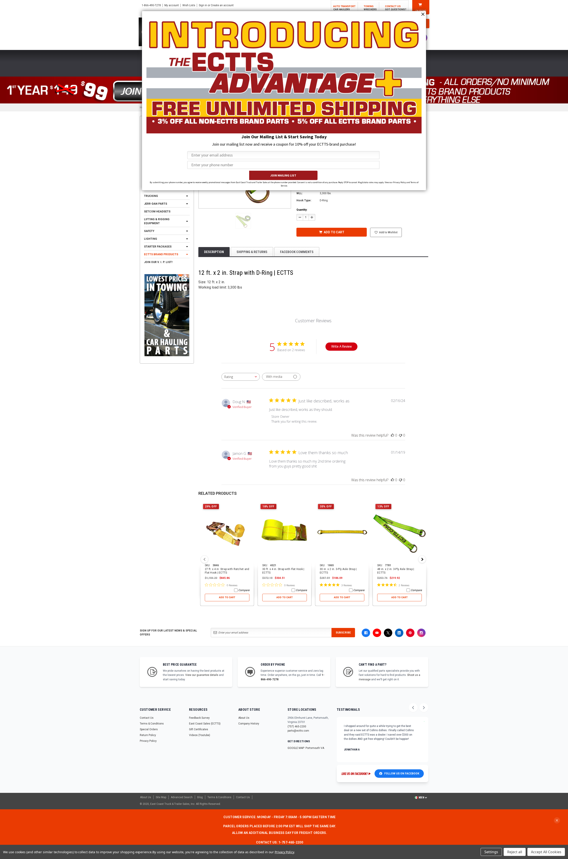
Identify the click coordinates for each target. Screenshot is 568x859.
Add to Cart (227, 597)
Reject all (514, 851)
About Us (243, 717)
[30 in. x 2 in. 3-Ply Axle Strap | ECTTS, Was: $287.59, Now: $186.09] (342, 532)
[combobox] (240, 377)
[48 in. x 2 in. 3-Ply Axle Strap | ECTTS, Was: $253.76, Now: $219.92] (399, 532)
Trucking (151, 196)
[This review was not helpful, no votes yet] (400, 435)
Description (214, 252)
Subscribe (343, 632)
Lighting (150, 238)
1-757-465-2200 (290, 842)
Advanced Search (182, 797)
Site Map (161, 797)
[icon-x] (388, 633)
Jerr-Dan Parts (155, 203)
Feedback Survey (199, 717)
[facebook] (366, 633)
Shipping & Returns (252, 252)
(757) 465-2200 (297, 726)
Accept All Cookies (546, 851)
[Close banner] (557, 820)
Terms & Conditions (152, 723)
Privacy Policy (148, 740)
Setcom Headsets (157, 211)
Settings (491, 851)
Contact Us (147, 717)
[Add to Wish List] (251, 504)
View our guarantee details (201, 675)
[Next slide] (423, 707)
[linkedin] (399, 633)
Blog (200, 797)
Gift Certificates (198, 729)
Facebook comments (297, 252)
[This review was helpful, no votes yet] (392, 435)
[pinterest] (410, 633)
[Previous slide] (413, 707)
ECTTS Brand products (161, 254)
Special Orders (149, 729)
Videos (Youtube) (199, 735)
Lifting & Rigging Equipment (157, 221)
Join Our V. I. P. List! (158, 262)
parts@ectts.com (298, 730)
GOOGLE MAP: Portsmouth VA (306, 748)
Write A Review (341, 346)
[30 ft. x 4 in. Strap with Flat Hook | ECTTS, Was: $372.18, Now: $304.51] (284, 532)
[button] (243, 220)
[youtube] (377, 633)
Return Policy (148, 735)
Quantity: (301, 209)
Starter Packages (158, 246)
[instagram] (421, 633)
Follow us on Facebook (401, 773)
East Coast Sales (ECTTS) (205, 723)
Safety (149, 231)
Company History (248, 723)
